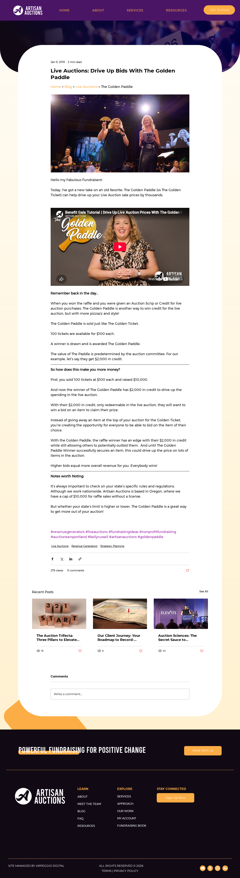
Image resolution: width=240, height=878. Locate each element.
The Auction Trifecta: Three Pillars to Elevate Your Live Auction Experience (57, 638)
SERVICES (124, 796)
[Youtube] (203, 868)
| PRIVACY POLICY (125, 871)
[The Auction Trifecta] (59, 614)
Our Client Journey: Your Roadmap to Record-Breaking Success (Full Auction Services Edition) (119, 638)
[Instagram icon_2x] (217, 868)
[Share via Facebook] (52, 559)
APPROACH (125, 803)
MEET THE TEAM (89, 804)
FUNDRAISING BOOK (131, 825)
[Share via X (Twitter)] (61, 559)
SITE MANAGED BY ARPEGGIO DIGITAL (36, 866)
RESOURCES (86, 826)
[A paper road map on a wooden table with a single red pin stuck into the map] (120, 614)
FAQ (80, 818)
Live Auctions (59, 546)
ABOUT (82, 796)
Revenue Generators (84, 546)
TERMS (107, 871)
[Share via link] (80, 559)
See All (203, 591)
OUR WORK (125, 811)
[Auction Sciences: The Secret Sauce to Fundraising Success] (181, 614)
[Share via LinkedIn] (71, 559)
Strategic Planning (112, 546)
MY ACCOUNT (126, 818)
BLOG (81, 811)
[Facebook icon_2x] (210, 868)
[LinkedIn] (225, 868)
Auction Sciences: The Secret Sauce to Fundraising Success (177, 638)
